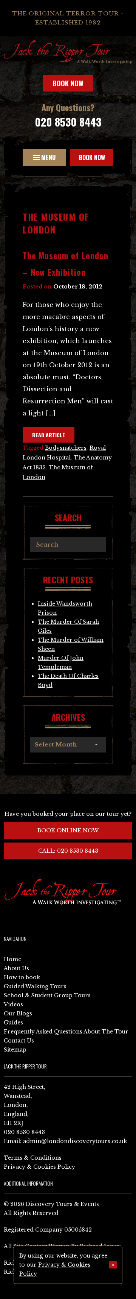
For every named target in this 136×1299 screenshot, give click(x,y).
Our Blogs (18, 1013)
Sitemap (15, 1049)
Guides (13, 1022)
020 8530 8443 (68, 122)
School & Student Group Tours (47, 995)
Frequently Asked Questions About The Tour (66, 1031)
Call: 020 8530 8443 (68, 850)
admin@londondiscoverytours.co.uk (75, 1141)
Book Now (68, 83)
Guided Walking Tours (35, 986)
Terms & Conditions (33, 1157)
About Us (16, 968)
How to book (22, 977)
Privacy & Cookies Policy (39, 1166)
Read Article (48, 435)
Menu (48, 157)
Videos (13, 1004)
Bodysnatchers (66, 447)
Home (12, 959)
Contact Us (19, 1040)
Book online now (68, 830)
